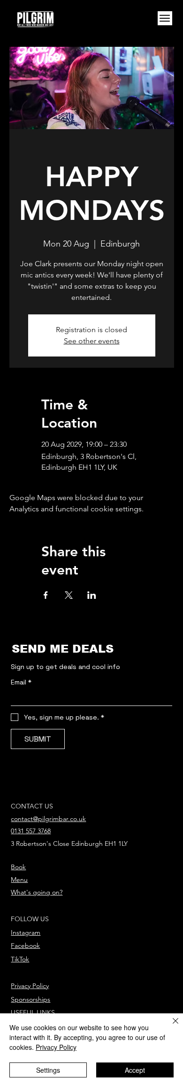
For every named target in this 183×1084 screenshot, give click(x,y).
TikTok (20, 959)
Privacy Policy (30, 986)
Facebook (25, 945)
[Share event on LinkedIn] (91, 595)
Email (21, 682)
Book (18, 867)
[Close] (170, 1026)
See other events (92, 340)
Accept (135, 1070)
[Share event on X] (68, 595)
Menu (19, 879)
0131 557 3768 (31, 831)
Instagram (25, 932)
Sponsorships (30, 999)
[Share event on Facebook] (45, 595)
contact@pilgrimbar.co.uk (48, 819)
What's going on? (36, 892)
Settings (48, 1070)
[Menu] (165, 18)
